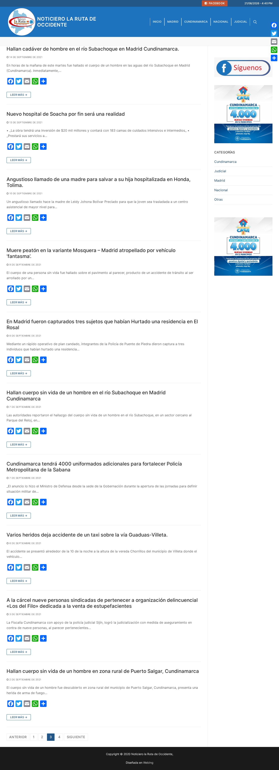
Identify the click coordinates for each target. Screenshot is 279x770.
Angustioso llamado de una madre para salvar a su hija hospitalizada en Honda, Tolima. (99, 182)
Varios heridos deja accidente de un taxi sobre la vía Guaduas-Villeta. (87, 535)
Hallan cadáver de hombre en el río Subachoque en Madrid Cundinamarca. (93, 49)
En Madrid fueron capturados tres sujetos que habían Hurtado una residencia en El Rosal (102, 324)
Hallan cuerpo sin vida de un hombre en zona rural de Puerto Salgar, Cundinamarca (103, 671)
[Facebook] (274, 25)
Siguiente (76, 737)
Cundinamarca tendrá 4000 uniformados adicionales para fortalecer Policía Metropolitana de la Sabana (94, 467)
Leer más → (18, 94)
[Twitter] (274, 33)
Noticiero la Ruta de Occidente (66, 22)
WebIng (148, 762)
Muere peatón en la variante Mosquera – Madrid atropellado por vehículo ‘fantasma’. (91, 253)
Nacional (221, 190)
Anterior (18, 737)
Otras (218, 199)
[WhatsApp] (274, 50)
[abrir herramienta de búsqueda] (255, 22)
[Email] (274, 42)
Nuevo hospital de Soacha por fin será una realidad (66, 114)
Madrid (219, 180)
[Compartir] (274, 58)
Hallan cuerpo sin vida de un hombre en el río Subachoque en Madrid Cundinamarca (86, 395)
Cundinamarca (225, 162)
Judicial (220, 171)
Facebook (216, 3)
